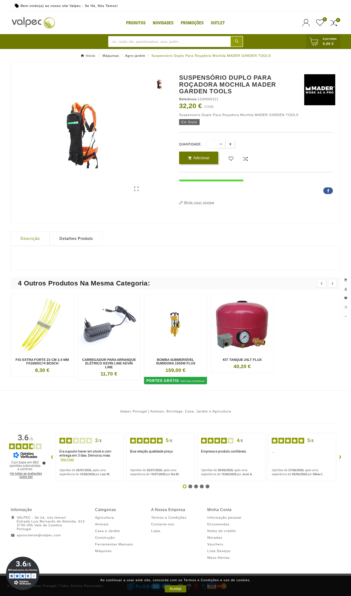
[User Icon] (307, 22)
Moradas (214, 537)
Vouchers (215, 544)
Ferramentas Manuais (114, 544)
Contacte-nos (162, 524)
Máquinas (103, 551)
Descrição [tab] (30, 239)
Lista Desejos (219, 551)
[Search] (237, 41)
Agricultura (104, 517)
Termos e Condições (168, 517)
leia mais (67, 459)
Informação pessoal (224, 517)
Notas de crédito (221, 531)
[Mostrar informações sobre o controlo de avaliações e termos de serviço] (44, 463)
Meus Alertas (218, 557)
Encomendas (218, 524)
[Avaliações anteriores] (51, 457)
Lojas (155, 531)
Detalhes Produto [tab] (76, 239)
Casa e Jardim (107, 531)
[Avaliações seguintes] (340, 457)
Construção (105, 537)
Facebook (328, 190)
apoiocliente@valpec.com (39, 535)
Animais (102, 524)
